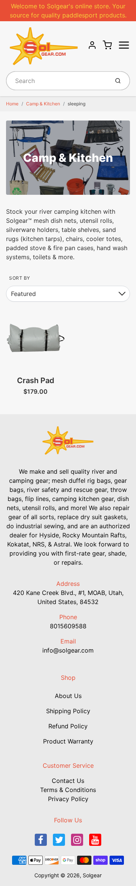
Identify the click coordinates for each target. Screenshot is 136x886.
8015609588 (68, 626)
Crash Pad (35, 380)
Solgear (92, 875)
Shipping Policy (68, 711)
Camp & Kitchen (43, 103)
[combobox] (57, 80)
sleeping (76, 103)
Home (12, 103)
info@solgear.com (68, 650)
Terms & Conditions (68, 790)
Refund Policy (68, 726)
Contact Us (68, 780)
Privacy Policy (68, 799)
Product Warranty (68, 741)
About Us (68, 696)
